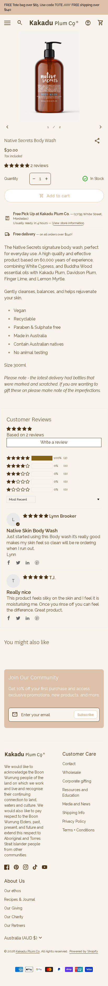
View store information (68, 223)
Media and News (76, 804)
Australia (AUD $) (24, 938)
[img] (36, 515)
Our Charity (13, 917)
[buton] (24, 938)
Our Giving (13, 908)
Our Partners (14, 925)
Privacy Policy (74, 821)
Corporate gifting (76, 781)
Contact (68, 764)
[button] (17, 165)
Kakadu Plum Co (28, 951)
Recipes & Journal (19, 899)
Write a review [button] (54, 442)
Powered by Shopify (83, 951)
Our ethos (12, 891)
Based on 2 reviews (25, 434)
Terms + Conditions (78, 830)
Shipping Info (73, 813)
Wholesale (71, 772)
